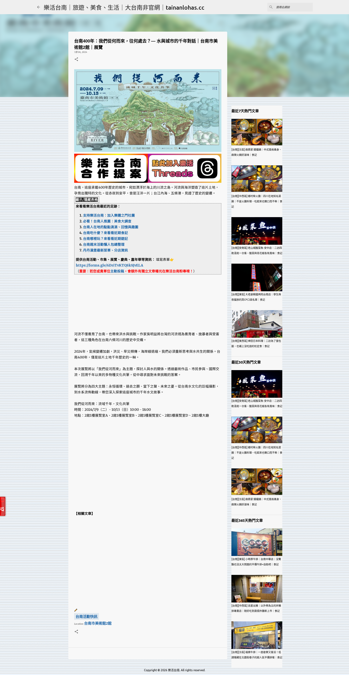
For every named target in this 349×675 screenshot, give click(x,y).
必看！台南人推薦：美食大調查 (107, 221)
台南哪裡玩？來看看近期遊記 (105, 239)
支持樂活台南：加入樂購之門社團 (109, 215)
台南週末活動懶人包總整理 (104, 244)
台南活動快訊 (86, 617)
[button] (76, 59)
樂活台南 (174, 670)
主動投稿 (117, 271)
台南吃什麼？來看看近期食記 (105, 233)
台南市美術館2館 (98, 623)
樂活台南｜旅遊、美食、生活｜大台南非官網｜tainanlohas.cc (124, 7)
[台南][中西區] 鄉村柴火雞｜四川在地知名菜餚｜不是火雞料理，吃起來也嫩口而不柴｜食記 (256, 201)
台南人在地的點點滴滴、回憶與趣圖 (110, 227)
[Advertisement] (147, 300)
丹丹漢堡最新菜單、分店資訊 (105, 250)
